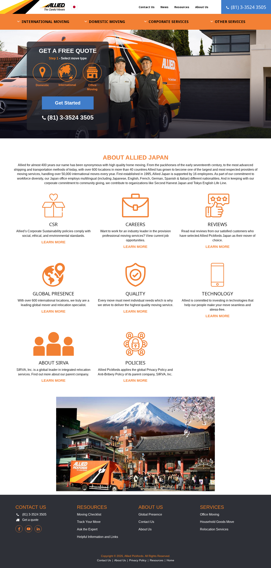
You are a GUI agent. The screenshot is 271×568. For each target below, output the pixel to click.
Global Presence (53, 293)
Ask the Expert (87, 529)
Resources (181, 7)
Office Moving (209, 514)
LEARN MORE (53, 242)
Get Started (68, 103)
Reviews (217, 224)
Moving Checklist (89, 514)
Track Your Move (89, 521)
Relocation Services (214, 529)
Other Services (230, 21)
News (164, 7)
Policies (135, 362)
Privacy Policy (137, 560)
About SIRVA (53, 362)
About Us (201, 7)
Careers (135, 224)
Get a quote (30, 519)
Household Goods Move (217, 521)
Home (170, 560)
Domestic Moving (107, 21)
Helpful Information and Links (97, 537)
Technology (217, 293)
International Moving (45, 21)
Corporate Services (168, 21)
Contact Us (147, 7)
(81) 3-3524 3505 (34, 514)
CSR (53, 224)
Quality (135, 293)
